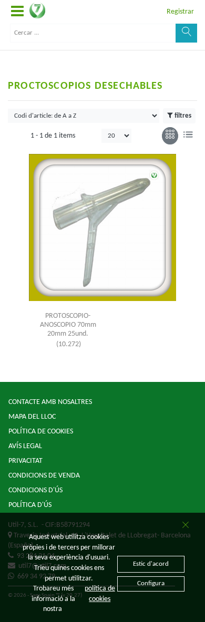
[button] (17, 12)
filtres (183, 115)
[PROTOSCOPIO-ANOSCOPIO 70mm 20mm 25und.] (102, 227)
